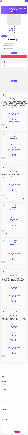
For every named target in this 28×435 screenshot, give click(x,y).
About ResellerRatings (4, 419)
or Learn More (15, 9)
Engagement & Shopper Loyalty (5, 401)
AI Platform (3, 391)
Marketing (3, 407)
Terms (3, 422)
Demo (2, 404)
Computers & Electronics (14, 28)
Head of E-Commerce (4, 409)
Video (2, 386)
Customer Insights (4, 412)
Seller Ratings (3, 379)
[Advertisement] (14, 75)
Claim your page (14, 11)
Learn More (15, 57)
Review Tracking (4, 389)
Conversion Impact (4, 399)
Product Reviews (4, 381)
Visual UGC (3, 384)
